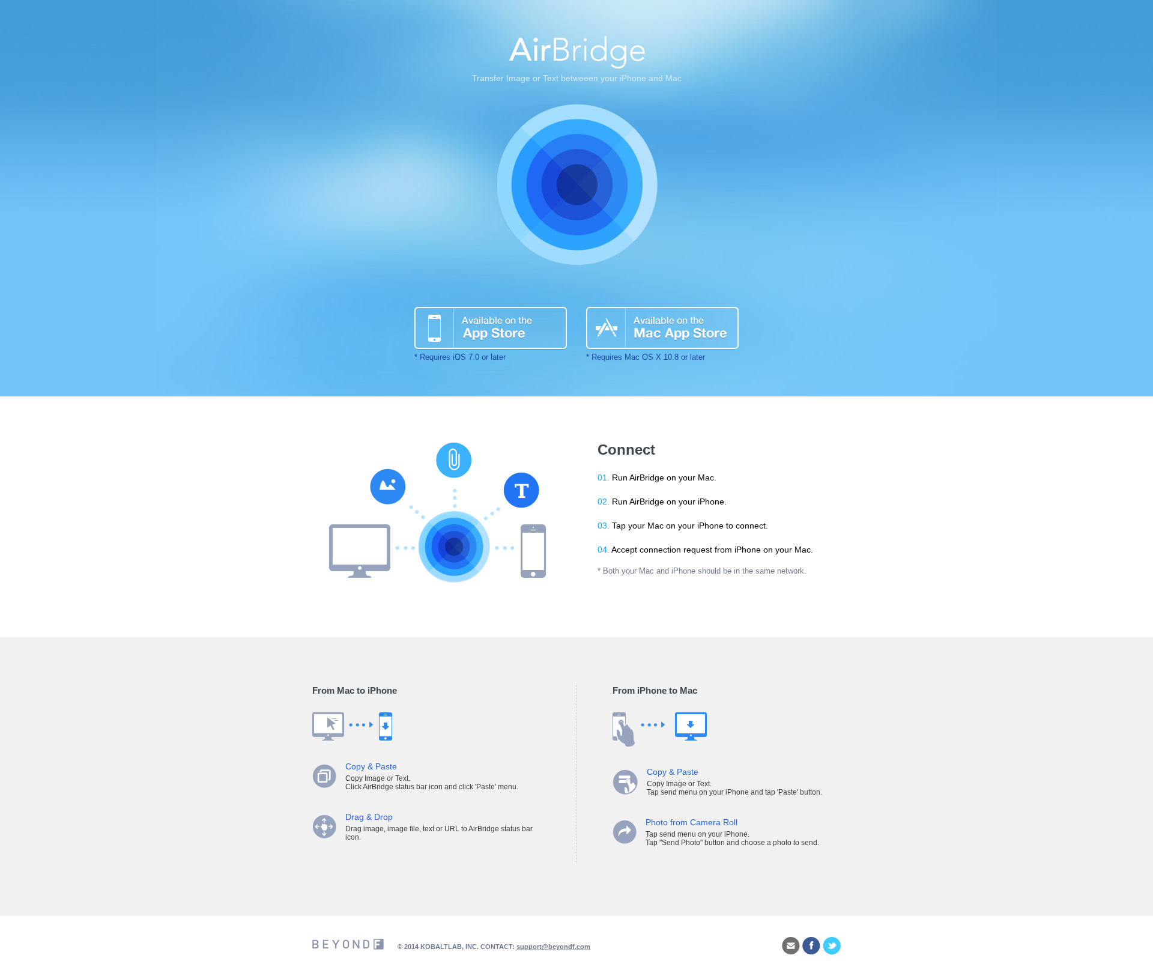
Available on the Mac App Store (662, 328)
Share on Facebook (811, 945)
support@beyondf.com (553, 946)
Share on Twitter (832, 945)
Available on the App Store (490, 328)
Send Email (791, 945)
